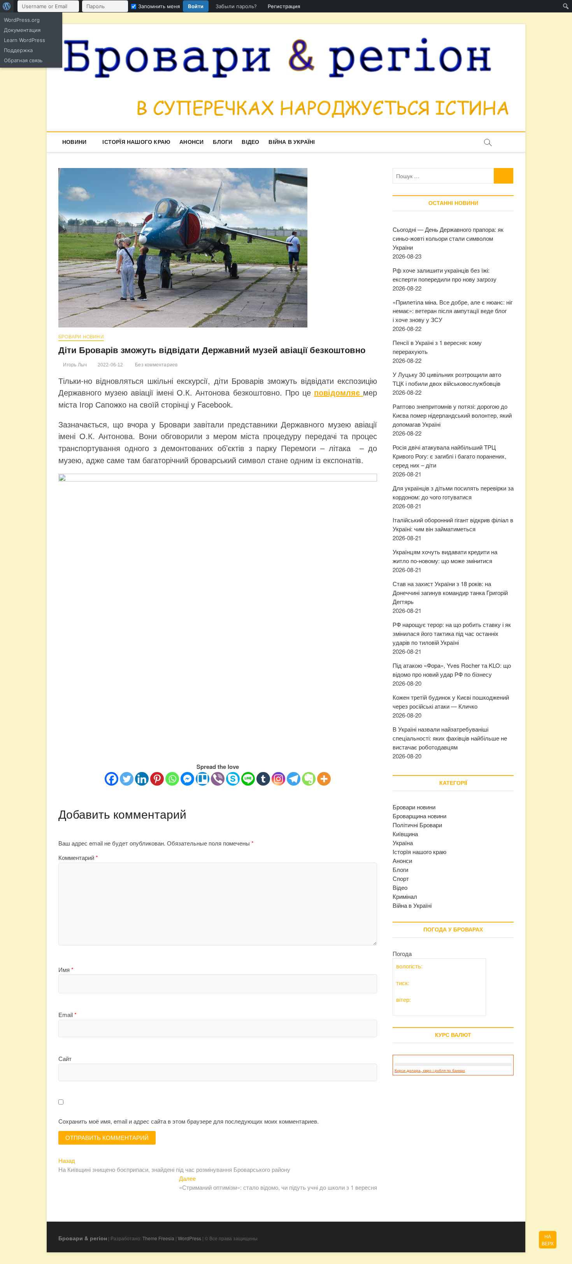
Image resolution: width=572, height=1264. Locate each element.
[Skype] (233, 779)
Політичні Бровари (417, 825)
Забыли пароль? (236, 6)
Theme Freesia (158, 1238)
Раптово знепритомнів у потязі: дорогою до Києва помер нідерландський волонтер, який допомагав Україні (452, 415)
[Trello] (202, 779)
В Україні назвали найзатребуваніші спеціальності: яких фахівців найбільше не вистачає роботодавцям (450, 738)
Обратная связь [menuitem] (23, 60)
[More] (324, 779)
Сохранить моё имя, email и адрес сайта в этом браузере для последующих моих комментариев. (188, 1121)
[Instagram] (278, 779)
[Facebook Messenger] (187, 779)
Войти (196, 6)
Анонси (191, 142)
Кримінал (405, 896)
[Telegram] (293, 779)
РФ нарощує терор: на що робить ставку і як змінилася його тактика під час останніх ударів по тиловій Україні (452, 633)
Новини (74, 142)
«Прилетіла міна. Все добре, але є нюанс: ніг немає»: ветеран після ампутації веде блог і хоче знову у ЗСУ (452, 311)
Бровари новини (81, 337)
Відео (250, 142)
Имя (66, 969)
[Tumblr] (263, 779)
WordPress (189, 1238)
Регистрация (284, 6)
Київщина (405, 834)
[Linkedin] (142, 779)
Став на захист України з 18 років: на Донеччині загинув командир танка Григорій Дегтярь (450, 592)
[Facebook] (111, 779)
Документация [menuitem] (22, 30)
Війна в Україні (291, 142)
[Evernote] (309, 779)
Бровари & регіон (82, 1238)
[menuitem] (7, 6)
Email (67, 1014)
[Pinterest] (157, 779)
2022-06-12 (109, 365)
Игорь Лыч (74, 365)
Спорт (401, 878)
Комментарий (78, 857)
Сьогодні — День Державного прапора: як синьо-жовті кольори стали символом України (448, 238)
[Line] (248, 779)
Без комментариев (155, 365)
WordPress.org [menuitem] (22, 20)
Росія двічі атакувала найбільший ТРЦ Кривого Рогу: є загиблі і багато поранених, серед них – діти (449, 456)
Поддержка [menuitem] (18, 50)
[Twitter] (126, 779)
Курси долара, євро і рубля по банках (430, 1070)
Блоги (222, 142)
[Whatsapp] (172, 779)
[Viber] (218, 779)
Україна (403, 843)
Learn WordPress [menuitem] (24, 40)
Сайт (65, 1058)
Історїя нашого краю (136, 142)
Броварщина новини (419, 816)
